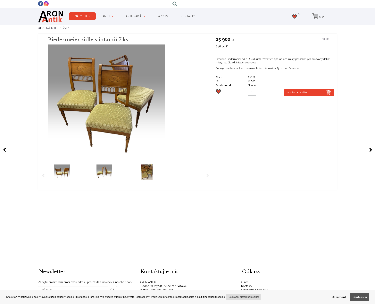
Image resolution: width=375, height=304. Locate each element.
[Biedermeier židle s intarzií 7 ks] (129, 103)
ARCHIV (163, 16)
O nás (244, 282)
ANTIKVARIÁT (135, 16)
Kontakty (246, 286)
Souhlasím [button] (360, 297)
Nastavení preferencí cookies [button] (244, 297)
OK (112, 289)
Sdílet (325, 38)
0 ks (321, 17)
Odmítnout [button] (339, 297)
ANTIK (107, 16)
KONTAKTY (188, 16)
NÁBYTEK (81, 16)
